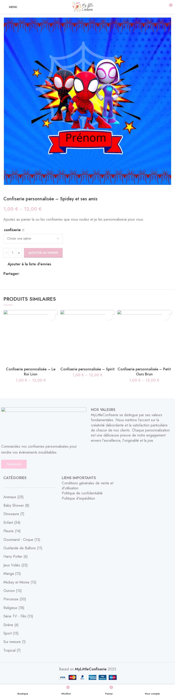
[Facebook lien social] (23, 274)
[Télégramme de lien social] (44, 274)
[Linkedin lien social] (38, 274)
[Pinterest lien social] (33, 274)
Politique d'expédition (78, 498)
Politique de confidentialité (82, 493)
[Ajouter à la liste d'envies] (52, 316)
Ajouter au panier (43, 252)
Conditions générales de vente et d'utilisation (87, 485)
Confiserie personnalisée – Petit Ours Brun (144, 372)
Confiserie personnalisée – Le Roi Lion (30, 372)
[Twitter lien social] (28, 274)
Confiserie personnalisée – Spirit (87, 369)
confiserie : (13, 229)
